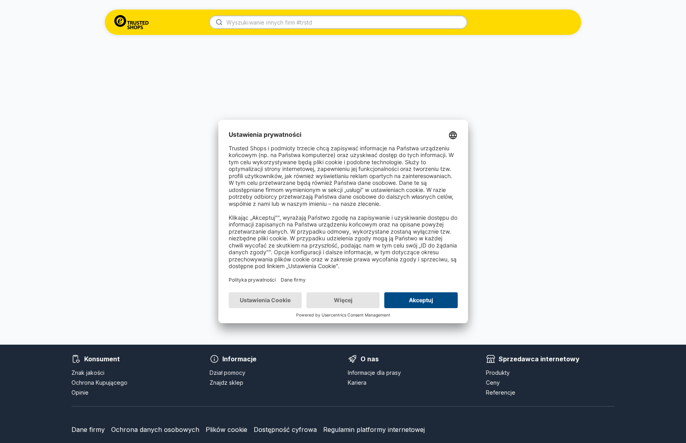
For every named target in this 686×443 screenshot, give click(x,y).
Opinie (80, 392)
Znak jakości (87, 372)
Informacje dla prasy (374, 372)
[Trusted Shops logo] (131, 22)
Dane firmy (88, 429)
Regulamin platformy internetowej (374, 429)
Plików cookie (226, 429)
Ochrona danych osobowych (155, 429)
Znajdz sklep (226, 382)
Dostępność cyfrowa (285, 429)
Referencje (500, 392)
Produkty (498, 372)
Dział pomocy (227, 372)
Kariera (357, 382)
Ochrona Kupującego (99, 382)
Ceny (493, 382)
